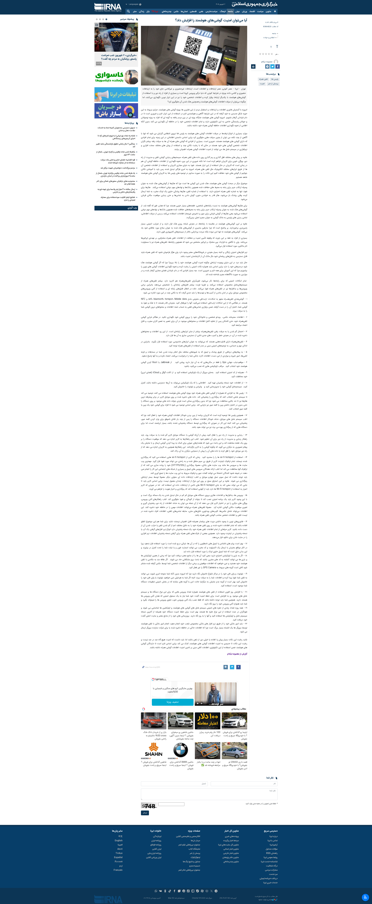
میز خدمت (273, 874)
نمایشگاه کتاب (194, 849)
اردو (120, 866)
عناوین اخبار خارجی (231, 853)
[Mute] (201, 703)
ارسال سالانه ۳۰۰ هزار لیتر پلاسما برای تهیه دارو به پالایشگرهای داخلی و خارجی (116, 191)
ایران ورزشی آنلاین (153, 857)
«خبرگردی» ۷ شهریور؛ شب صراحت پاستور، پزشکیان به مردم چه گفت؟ (119, 57)
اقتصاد (252, 11)
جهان (237, 11)
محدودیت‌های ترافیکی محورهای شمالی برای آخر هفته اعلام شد (115, 183)
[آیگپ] (193, 891)
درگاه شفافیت (272, 866)
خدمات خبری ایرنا (270, 883)
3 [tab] (100, 19)
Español (118, 857)
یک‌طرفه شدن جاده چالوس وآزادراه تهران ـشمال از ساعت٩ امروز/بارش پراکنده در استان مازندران (115, 175)
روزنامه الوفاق (155, 845)
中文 (120, 836)
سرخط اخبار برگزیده (231, 840)
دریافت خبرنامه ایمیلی (269, 878)
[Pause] (197, 703)
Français (118, 870)
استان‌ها (184, 11)
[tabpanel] (116, 45)
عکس (176, 11)
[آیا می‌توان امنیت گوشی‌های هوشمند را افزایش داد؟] (194, 55)
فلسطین (193, 11)
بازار (148, 11)
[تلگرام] (216, 891)
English (118, 840)
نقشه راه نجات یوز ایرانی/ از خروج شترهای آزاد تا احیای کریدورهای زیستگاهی (116, 137)
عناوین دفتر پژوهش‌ (230, 857)
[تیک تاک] (170, 891)
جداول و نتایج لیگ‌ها (191, 862)
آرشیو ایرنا (274, 845)
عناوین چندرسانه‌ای (231, 862)
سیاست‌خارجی (211, 11)
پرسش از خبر (273, 83)
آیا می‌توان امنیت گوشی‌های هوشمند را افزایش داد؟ (211, 20)
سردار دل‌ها (195, 840)
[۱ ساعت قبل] (116, 37)
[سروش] (184, 891)
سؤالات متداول (272, 849)
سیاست (260, 11)
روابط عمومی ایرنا (271, 857)
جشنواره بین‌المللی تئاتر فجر (189, 870)
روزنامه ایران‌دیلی (154, 853)
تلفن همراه (263, 79)
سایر (135, 11)
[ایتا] (188, 891)
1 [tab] (106, 19)
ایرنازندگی (157, 836)
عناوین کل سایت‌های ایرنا (228, 845)
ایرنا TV (154, 11)
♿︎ (365, 897)
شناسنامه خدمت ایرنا (269, 862)
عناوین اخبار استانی (231, 849)
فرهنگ (223, 11)
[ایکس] (211, 891)
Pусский (118, 862)
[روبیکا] (207, 891)
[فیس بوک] (174, 891)
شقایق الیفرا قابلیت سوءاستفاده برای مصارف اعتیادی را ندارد (118, 199)
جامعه (230, 11)
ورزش (244, 11)
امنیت (262, 83)
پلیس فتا (274, 79)
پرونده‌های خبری (232, 836)
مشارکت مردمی (271, 870)
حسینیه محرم (194, 866)
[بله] (198, 891)
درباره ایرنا (273, 836)
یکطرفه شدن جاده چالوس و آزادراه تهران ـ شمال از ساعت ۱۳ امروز (115, 153)
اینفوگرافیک (195, 857)
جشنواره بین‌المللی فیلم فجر (189, 845)
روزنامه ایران (156, 840)
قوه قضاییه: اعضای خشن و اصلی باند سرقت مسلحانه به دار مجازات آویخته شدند (118, 161)
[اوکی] (165, 891)
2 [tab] (103, 19)
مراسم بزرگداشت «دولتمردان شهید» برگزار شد (118, 168)
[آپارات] (202, 891)
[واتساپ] (156, 891)
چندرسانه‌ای (166, 11)
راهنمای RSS (272, 853)
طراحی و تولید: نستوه (265, 900)
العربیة (120, 845)
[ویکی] (160, 891)
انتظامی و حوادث (268, 37)
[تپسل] (153, 679)
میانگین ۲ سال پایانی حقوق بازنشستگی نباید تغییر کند (115, 145)
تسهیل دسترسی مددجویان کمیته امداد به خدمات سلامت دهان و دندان (116, 129)
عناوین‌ (268, 11)
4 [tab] (97, 19)
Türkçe (119, 853)
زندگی (141, 11)
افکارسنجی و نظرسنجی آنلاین (188, 836)
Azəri (119, 849)
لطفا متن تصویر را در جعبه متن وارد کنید (262, 803)
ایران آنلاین (156, 849)
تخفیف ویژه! (173, 702)
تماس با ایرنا (273, 840)
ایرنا (254, 4)
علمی (201, 11)
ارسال (145, 812)
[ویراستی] (179, 891)
